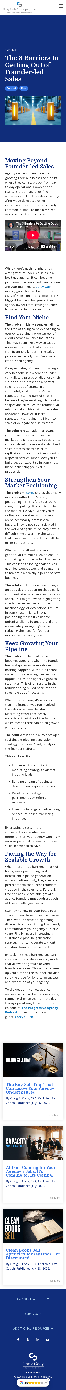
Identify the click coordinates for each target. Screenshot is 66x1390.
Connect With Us (31, 1299)
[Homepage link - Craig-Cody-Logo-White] (33, 1367)
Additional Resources (31, 1328)
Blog (23, 88)
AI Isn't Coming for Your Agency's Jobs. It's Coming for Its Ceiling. (31, 1171)
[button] (61, 5)
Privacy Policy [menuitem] (32, 1372)
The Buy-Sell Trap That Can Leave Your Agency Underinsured (30, 1088)
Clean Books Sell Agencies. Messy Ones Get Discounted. (33, 1254)
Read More (54, 1115)
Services (31, 1314)
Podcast (11, 88)
